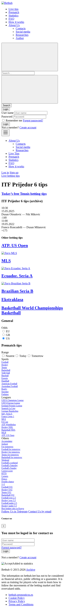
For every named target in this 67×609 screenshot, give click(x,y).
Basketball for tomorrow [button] (11, 457)
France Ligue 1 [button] (7, 416)
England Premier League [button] (11, 405)
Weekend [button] (5, 460)
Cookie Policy (17, 597)
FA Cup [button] (4, 422)
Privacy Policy (17, 601)
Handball (5, 381)
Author (20, 38)
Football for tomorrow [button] (10, 449)
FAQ (11, 18)
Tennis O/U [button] (6, 492)
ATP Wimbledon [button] (8, 424)
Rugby (4, 389)
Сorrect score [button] (7, 471)
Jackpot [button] (4, 444)
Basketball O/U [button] (7, 495)
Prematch (14, 12)
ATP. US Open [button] (7, 435)
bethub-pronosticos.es (21, 594)
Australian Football (9, 386)
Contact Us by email (39, 511)
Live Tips (14, 153)
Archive (30, 569)
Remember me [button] (14, 120)
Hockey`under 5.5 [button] (9, 506)
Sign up (14, 172)
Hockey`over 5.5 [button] (8, 500)
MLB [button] (3, 432)
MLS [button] (3, 419)
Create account (27, 127)
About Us (14, 25)
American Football (9, 383)
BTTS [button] (4, 473)
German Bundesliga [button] (9, 411)
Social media (23, 31)
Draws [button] (4, 479)
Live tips (13, 9)
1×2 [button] (3, 484)
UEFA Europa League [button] (10, 403)
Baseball (5, 375)
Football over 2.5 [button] (8, 497)
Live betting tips (10, 175)
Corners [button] (4, 476)
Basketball (5, 370)
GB (8, 334)
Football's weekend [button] (9, 463)
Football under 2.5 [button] (9, 503)
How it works (16, 22)
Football (4, 362)
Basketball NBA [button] (8, 430)
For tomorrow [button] (7, 446)
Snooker (5, 391)
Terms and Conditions (21, 604)
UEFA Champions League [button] (12, 400)
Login (5, 124)
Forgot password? (33, 120)
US (8, 338)
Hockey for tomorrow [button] (10, 452)
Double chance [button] (7, 481)
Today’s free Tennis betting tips (24, 194)
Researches (22, 34)
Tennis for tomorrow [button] (10, 454)
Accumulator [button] (6, 441)
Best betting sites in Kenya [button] (12, 508)
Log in (5, 172)
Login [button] (5, 109)
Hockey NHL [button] (7, 427)
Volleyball (5, 373)
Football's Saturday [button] (9, 465)
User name (7, 112)
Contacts (21, 28)
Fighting (5, 394)
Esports (4, 378)
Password (6, 116)
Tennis (4, 367)
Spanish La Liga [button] (8, 408)
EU (8, 331)
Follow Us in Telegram (14, 511)
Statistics (13, 15)
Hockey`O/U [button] (7, 489)
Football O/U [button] (7, 487)
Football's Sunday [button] (9, 468)
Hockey (4, 365)
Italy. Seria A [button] (6, 414)
